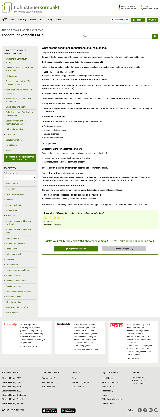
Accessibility (107, 391)
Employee (10, 215)
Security (22, 20)
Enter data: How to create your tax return (19, 91)
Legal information (14, 140)
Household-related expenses (18, 291)
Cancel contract (109, 403)
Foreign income (13, 275)
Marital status (12, 184)
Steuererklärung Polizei (12, 399)
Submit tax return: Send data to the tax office (19, 114)
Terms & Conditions (111, 382)
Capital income (12, 238)
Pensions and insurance (16, 281)
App (4, 20)
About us (76, 372)
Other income (12, 264)
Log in (153, 20)
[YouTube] (156, 410)
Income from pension (15, 243)
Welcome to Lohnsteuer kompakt (16, 60)
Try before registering (124, 248)
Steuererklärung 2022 (11, 391)
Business (10, 259)
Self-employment (13, 254)
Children (9, 200)
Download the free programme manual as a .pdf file (20, 158)
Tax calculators (49, 382)
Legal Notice (11, 145)
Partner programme (80, 382)
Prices (33, 20)
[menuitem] (120, 20)
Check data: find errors (16, 107)
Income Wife (11, 210)
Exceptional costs (13, 297)
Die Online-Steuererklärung (28, 11)
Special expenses (13, 286)
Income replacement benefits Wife (18, 231)
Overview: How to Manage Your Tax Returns (19, 69)
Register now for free (77, 249)
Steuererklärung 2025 (11, 378)
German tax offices (50, 378)
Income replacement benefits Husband (18, 222)
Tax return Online (10, 372)
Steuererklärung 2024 (11, 382)
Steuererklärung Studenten (14, 395)
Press (8, 150)
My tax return (12, 76)
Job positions (78, 386)
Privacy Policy (108, 386)
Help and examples (14, 129)
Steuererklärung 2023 (11, 386)
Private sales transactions (17, 270)
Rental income (12, 249)
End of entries (12, 313)
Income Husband (13, 205)
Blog (50, 20)
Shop (58, 20)
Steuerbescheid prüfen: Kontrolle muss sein (16, 122)
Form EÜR (10, 189)
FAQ (42, 20)
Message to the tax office (17, 307)
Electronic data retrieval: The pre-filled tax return (18, 83)
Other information (14, 302)
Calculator (10, 134)
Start (12, 20)
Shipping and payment (112, 399)
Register (139, 20)
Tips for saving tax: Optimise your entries (18, 100)
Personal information (15, 194)
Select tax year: (10, 173)
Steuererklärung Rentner (13, 403)
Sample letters (48, 386)
